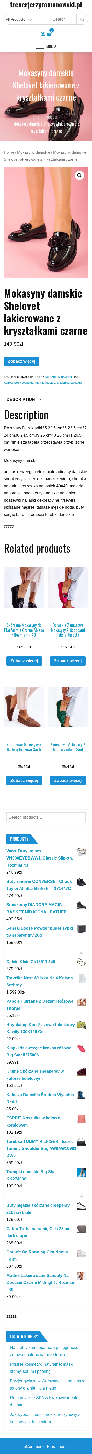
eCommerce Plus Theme (46, 1446)
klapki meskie (45, 382)
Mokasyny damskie (33, 152)
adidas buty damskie (19, 382)
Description (21, 399)
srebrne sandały (70, 382)
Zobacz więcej (21, 361)
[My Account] (43, 34)
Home (9, 152)
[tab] (23, 399)
